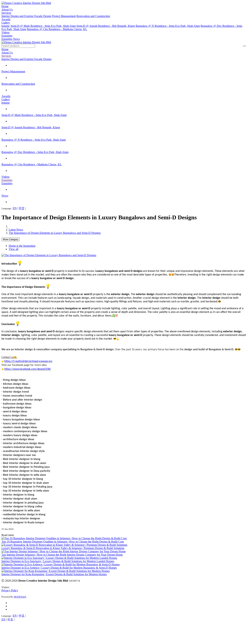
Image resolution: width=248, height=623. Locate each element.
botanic (5, 25)
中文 (22, 208)
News (16, 38)
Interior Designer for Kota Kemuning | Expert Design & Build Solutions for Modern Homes (54, 574)
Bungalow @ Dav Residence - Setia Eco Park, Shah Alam (34, 152)
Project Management (64, 16)
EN (15, 208)
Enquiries (6, 35)
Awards (5, 19)
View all (13, 249)
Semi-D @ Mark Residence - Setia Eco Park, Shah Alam (43, 25)
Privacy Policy (9, 590)
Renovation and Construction (93, 16)
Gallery (5, 22)
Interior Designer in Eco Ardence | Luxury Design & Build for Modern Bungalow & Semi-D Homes (59, 567)
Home (5, 6)
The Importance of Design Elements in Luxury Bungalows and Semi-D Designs (55, 232)
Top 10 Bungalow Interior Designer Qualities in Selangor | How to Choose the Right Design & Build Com (62, 541)
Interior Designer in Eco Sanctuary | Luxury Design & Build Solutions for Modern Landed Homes (57, 561)
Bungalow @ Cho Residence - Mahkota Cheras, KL (57, 29)
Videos (5, 32)
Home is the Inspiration (22, 245)
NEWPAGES (20, 596)
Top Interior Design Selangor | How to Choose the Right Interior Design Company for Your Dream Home (62, 554)
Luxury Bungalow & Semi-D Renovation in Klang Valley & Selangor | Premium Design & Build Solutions (62, 548)
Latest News (16, 229)
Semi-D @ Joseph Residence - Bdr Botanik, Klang (105, 25)
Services (6, 12)
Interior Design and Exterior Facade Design (26, 16)
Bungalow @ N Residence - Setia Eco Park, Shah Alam (168, 25)
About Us (7, 9)
